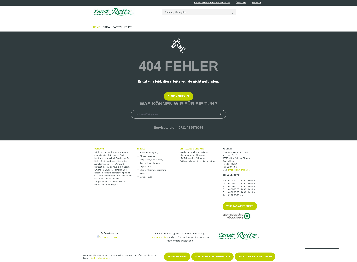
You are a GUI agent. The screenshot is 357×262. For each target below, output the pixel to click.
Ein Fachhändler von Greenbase (212, 3)
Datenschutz (145, 177)
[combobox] (194, 12)
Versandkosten (160, 237)
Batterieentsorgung (148, 152)
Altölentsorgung (147, 156)
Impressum (145, 166)
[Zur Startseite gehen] (114, 11)
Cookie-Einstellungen (149, 163)
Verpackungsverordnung (151, 159)
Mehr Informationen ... (102, 258)
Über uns (241, 3)
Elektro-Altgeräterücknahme (152, 170)
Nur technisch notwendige (212, 256)
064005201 (232, 164)
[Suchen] (231, 12)
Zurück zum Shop (178, 96)
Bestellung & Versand (192, 148)
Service (141, 148)
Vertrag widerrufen (240, 206)
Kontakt (256, 3)
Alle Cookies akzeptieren (255, 256)
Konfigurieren (177, 256)
